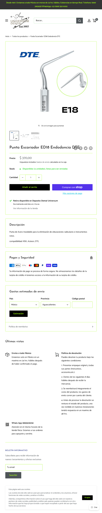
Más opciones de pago (72, 193)
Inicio (7, 36)
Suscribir (13, 475)
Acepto (87, 497)
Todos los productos (20, 36)
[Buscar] (79, 20)
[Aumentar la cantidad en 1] (39, 177)
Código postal (78, 299)
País (11, 299)
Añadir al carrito (29, 187)
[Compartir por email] (91, 148)
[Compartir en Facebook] (75, 148)
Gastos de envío (42, 162)
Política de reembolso (18, 326)
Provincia (45, 299)
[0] (94, 20)
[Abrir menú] (6, 20)
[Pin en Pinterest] (80, 148)
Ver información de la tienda (25, 208)
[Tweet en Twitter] (86, 148)
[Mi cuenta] (89, 20)
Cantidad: (13, 177)
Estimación (18, 313)
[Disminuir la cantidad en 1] (22, 177)
